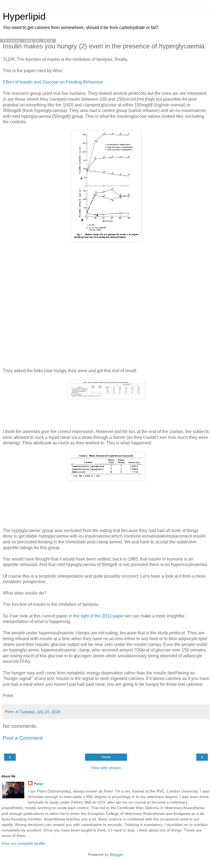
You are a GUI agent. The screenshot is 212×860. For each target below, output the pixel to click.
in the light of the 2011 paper (96, 616)
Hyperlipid (24, 16)
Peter (38, 783)
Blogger (116, 854)
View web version (106, 767)
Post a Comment (23, 738)
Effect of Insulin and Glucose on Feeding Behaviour (53, 82)
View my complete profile (23, 843)
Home (106, 757)
